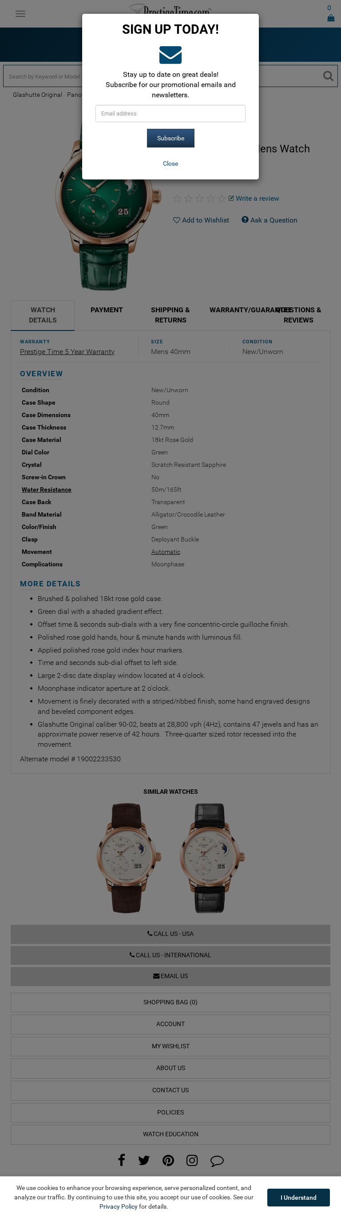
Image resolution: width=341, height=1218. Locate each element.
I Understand (299, 1197)
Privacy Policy (118, 1206)
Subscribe (171, 138)
